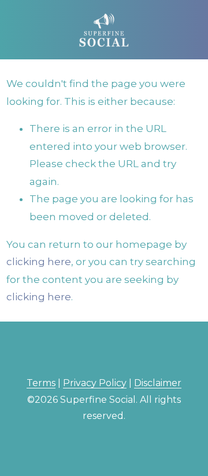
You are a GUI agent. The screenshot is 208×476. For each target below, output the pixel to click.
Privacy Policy (95, 382)
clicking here (38, 261)
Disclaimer (157, 382)
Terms (41, 382)
